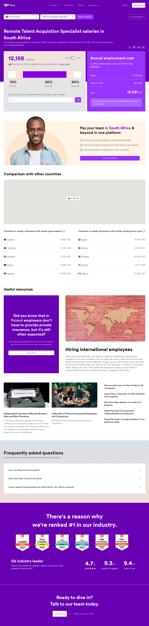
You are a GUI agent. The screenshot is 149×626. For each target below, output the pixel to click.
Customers (68, 5)
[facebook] (134, 47)
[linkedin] (143, 47)
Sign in (125, 5)
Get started (138, 5)
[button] (74, 199)
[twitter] (139, 47)
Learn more (64, 64)
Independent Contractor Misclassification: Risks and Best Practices (25, 415)
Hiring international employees (98, 349)
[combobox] (42, 16)
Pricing (81, 5)
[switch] (72, 58)
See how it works (110, 158)
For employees (136, 16)
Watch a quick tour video (84, 614)
